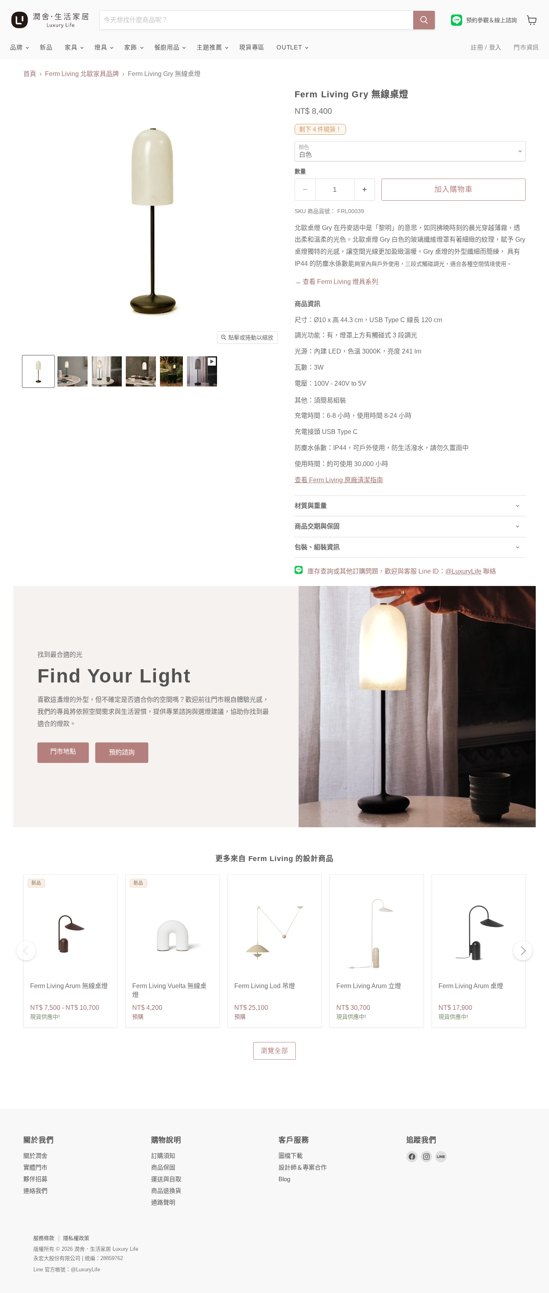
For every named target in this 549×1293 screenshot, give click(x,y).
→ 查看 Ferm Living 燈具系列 (336, 281)
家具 (72, 47)
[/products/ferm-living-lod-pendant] (274, 933)
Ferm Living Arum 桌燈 (470, 986)
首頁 (29, 73)
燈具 (101, 47)
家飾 (131, 47)
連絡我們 (35, 1190)
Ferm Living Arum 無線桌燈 (69, 986)
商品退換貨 (166, 1190)
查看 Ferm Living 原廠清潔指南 (339, 480)
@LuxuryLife (463, 571)
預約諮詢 (122, 752)
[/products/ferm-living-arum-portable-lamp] (70, 933)
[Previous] (26, 950)
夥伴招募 (35, 1179)
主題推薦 (210, 47)
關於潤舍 (35, 1155)
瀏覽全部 (274, 1050)
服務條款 (43, 1238)
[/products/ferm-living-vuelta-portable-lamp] (172, 933)
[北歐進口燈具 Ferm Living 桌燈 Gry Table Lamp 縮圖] (72, 371)
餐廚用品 (168, 47)
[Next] (523, 950)
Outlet (290, 47)
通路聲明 (163, 1202)
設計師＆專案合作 (303, 1167)
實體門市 (35, 1167)
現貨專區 (251, 47)
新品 (46, 47)
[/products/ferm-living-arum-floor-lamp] (376, 933)
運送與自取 (166, 1179)
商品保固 (163, 1167)
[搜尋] (424, 20)
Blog (284, 1179)
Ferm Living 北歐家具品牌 (82, 73)
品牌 (17, 47)
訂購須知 (163, 1155)
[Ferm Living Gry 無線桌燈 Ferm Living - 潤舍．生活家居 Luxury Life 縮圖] (38, 371)
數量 (300, 171)
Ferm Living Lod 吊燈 (264, 986)
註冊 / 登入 (486, 47)
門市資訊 (526, 47)
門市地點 (63, 751)
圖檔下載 (291, 1155)
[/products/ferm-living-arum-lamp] (478, 933)
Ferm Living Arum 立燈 (368, 986)
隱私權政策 (76, 1238)
